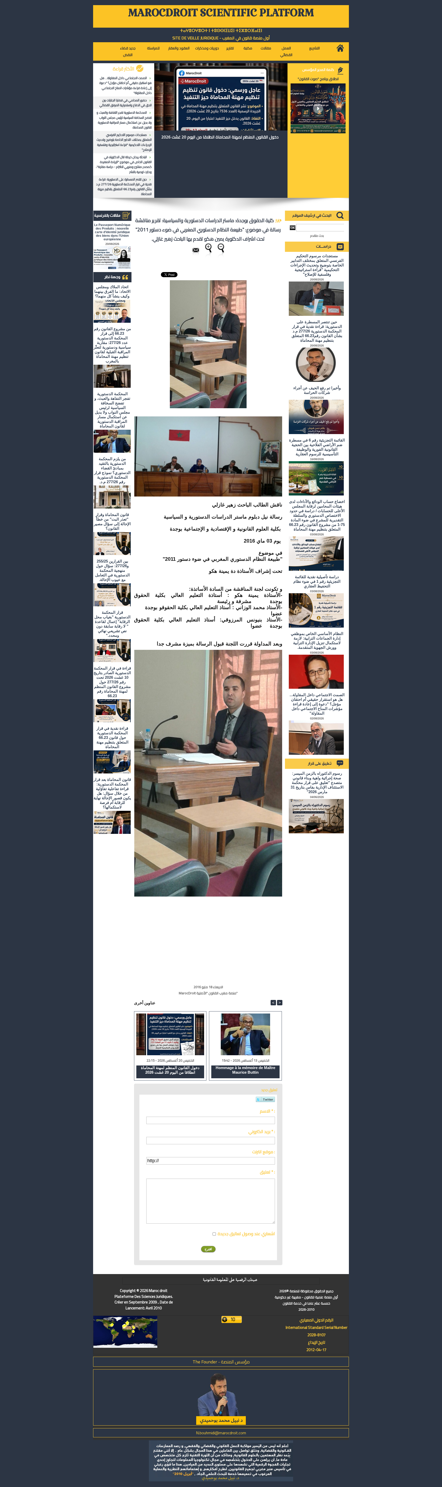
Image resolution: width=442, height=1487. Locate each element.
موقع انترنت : (263, 1152)
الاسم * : (267, 1111)
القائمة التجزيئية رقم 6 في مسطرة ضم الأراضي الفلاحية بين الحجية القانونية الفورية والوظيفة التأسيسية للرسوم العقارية (317, 447)
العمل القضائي (286, 51)
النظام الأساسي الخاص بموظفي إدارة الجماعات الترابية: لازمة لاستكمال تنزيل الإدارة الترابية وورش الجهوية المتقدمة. (317, 640)
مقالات (266, 48)
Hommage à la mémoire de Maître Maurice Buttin (245, 1069)
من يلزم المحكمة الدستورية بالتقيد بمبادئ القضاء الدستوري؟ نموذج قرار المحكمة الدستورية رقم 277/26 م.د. (112, 470)
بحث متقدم (317, 236)
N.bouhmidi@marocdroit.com (221, 1433)
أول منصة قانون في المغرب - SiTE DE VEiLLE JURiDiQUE (221, 38)
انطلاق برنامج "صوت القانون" (318, 79)
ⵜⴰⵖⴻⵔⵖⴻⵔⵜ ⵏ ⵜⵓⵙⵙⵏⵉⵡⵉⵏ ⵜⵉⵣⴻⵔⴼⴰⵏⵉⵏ (221, 30)
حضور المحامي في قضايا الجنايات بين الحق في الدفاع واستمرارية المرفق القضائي (126, 102)
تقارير (230, 48)
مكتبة (248, 48)
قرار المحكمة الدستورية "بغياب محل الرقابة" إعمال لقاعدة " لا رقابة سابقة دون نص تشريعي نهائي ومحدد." (112, 624)
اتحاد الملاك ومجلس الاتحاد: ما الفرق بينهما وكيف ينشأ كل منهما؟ (112, 291)
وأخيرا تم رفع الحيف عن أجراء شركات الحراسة (317, 390)
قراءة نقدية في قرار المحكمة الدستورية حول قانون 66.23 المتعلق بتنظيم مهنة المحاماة (112, 737)
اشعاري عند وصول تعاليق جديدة (246, 1234)
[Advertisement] (239, 937)
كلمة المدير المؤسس (318, 69)
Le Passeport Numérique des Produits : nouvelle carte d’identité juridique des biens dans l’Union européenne (112, 232)
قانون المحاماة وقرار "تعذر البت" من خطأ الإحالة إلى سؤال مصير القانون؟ (112, 521)
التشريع (314, 48)
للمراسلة (153, 48)
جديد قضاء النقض (128, 51)
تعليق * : (267, 1172)
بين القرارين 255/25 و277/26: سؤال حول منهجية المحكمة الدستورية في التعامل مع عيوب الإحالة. (112, 570)
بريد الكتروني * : (261, 1131)
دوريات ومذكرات (207, 48)
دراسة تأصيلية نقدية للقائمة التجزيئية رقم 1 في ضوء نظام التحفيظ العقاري (316, 581)
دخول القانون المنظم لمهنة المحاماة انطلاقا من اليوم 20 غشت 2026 (220, 137)
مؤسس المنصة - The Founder (221, 1361)
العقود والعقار (179, 48)
